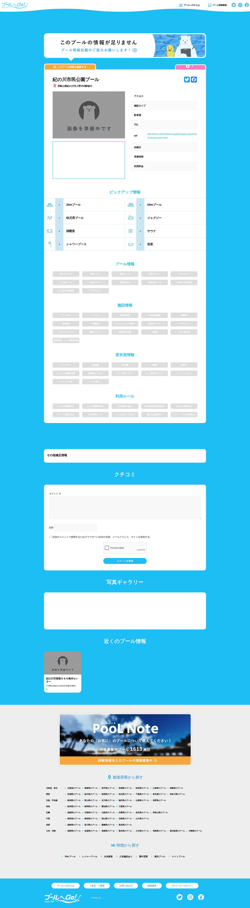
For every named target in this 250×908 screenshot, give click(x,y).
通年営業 (143, 856)
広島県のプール (125, 818)
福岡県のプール (74, 831)
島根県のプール (91, 818)
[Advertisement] (125, 20)
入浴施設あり (125, 856)
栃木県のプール (91, 794)
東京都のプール (159, 794)
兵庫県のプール (125, 812)
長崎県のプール (108, 831)
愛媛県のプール (108, 825)
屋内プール (159, 856)
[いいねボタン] (188, 66)
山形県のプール (159, 788)
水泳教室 (108, 856)
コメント (55, 493)
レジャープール (89, 856)
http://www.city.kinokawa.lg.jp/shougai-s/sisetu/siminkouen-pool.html (172, 136)
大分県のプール (142, 831)
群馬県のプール (108, 794)
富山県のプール (91, 800)
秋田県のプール (142, 788)
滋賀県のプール (74, 812)
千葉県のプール (142, 794)
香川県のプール (91, 825)
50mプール (70, 856)
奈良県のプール (142, 812)
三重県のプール (125, 806)
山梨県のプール (142, 800)
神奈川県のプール (177, 794)
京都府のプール (91, 812)
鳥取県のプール (74, 818)
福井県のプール (125, 800)
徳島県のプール (74, 825)
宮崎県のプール (159, 831)
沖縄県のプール (195, 831)
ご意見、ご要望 (96, 885)
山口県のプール (142, 818)
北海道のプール (74, 788)
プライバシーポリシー (182, 885)
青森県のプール (91, 788)
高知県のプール (125, 825)
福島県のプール (176, 788)
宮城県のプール (125, 788)
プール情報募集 (220, 5)
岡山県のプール (108, 818)
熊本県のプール (125, 831)
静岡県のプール (91, 806)
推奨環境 (152, 885)
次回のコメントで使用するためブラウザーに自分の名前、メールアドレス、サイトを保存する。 (102, 537)
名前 (51, 527)
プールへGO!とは (192, 5)
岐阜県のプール (74, 806)
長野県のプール (159, 800)
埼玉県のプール (125, 794)
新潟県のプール (74, 800)
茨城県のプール (74, 794)
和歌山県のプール (160, 812)
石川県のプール (108, 800)
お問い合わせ (126, 885)
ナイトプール (178, 856)
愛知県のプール (108, 806)
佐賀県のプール (91, 831)
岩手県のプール (108, 788)
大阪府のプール (108, 812)
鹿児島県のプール (177, 831)
